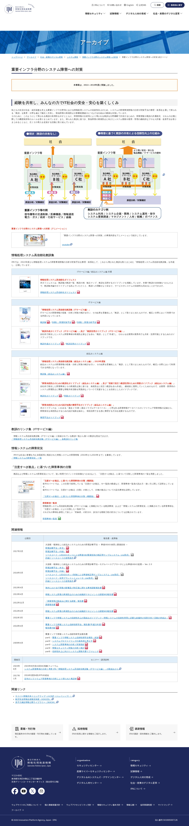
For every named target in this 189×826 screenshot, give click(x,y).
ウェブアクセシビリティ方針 (78, 804)
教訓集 (43, 322)
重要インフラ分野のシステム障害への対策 (100, 57)
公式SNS (142, 5)
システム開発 (72, 57)
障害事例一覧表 (50, 519)
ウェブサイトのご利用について (25, 804)
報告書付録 (50, 628)
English (129, 5)
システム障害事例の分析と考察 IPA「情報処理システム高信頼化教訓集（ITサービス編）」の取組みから (71, 669)
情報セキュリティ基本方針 (108, 804)
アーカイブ (31, 57)
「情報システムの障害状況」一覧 (26, 458)
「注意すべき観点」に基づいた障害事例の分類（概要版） (69, 496)
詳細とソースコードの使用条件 (59, 558)
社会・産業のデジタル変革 (51, 57)
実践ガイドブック (72, 396)
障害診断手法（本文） (55, 548)
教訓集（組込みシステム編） (53, 374)
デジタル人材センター (88, 782)
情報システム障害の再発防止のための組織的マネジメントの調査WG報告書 (79, 594)
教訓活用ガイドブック (76, 344)
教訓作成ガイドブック (50, 344)
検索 (159, 5)
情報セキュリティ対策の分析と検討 (68, 648)
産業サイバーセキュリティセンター (94, 771)
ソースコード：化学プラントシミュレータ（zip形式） (69, 578)
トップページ (17, 57)
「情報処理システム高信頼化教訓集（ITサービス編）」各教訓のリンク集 (44, 439)
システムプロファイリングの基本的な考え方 (72, 641)
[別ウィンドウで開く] (94, 175)
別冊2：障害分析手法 (86, 322)
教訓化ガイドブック (49, 396)
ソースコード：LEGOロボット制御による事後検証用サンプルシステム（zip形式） (82, 575)
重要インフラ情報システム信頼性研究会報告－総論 (75, 637)
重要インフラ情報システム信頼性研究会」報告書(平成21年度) (73, 624)
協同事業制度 (146, 804)
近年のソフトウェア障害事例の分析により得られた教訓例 (50, 679)
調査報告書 (50, 604)
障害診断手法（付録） (55, 551)
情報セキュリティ (139, 765)
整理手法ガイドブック (50, 417)
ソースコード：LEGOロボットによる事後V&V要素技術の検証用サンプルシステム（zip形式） (87, 555)
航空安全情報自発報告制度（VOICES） (33, 699)
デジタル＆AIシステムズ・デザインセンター (99, 777)
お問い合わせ (116, 5)
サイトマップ (164, 804)
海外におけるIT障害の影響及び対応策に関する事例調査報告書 (73, 588)
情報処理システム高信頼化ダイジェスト (58, 292)
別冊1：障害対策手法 (61, 322)
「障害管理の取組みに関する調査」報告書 (64, 601)
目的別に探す (176, 5)
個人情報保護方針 (52, 804)
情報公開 (130, 804)
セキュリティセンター (88, 765)
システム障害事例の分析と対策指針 (68, 644)
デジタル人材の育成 (140, 777)
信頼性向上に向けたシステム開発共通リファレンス (75, 651)
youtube (66, 244)
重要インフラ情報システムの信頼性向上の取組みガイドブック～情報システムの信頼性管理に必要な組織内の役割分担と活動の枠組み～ (106, 618)
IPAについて (99, 5)
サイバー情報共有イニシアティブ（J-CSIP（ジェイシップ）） (43, 696)
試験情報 (134, 771)
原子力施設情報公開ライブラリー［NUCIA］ (35, 702)
